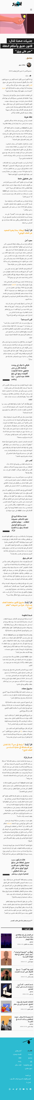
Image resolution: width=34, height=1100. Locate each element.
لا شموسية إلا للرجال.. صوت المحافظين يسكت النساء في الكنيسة (18, 1018)
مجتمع (29, 58)
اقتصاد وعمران (17, 1054)
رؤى (31, 1061)
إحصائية (9, 823)
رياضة (19, 1061)
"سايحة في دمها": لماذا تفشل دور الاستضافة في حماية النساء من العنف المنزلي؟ (17, 747)
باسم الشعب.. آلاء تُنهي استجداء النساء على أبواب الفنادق (17, 984)
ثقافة (19, 1058)
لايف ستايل (18, 1065)
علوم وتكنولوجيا (28, 1065)
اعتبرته (3, 88)
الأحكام (14, 285)
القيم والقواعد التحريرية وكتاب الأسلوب (20, 1079)
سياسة (30, 1054)
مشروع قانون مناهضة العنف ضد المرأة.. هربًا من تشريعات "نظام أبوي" (17, 605)
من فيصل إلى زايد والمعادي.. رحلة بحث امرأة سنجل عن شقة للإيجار (18, 936)
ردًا (21, 731)
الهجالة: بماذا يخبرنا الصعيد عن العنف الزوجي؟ (18, 231)
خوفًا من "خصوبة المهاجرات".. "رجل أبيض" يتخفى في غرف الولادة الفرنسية (17, 953)
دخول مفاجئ (28, 1068)
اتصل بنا (28, 1082)
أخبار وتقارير (18, 1051)
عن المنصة (28, 1075)
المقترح (30, 85)
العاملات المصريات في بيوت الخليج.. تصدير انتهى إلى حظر (18, 1002)
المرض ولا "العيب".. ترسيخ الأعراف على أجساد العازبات (18, 969)
